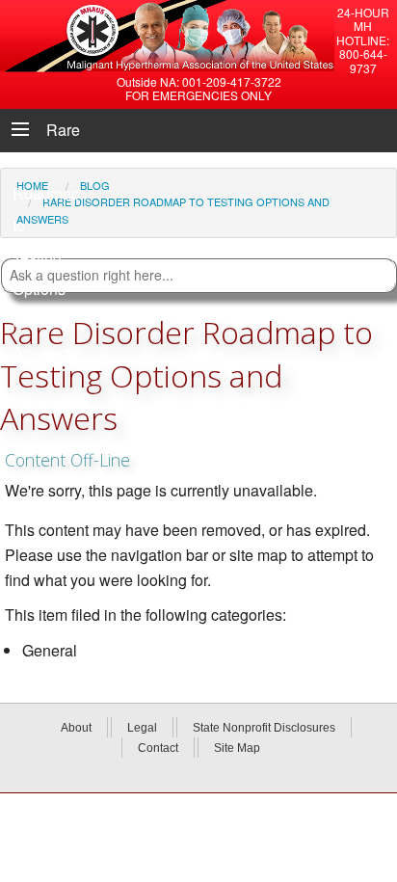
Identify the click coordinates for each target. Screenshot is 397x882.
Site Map (237, 748)
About (76, 728)
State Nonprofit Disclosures (264, 728)
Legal (142, 728)
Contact (158, 748)
